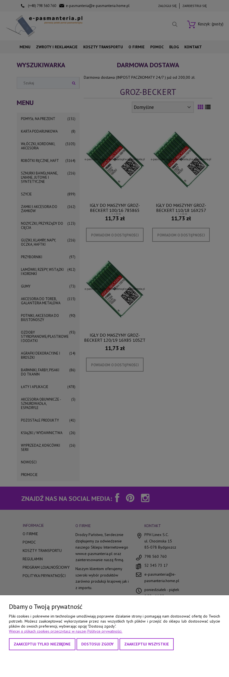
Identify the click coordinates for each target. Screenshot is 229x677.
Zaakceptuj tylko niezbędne (42, 644)
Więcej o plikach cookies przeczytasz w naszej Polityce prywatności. (65, 631)
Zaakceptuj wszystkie (146, 644)
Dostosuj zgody (97, 644)
